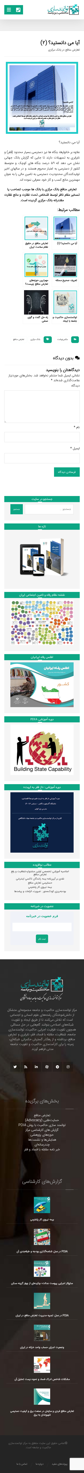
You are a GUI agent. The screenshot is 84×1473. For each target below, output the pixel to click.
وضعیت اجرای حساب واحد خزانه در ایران (42, 1347)
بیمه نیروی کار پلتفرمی (40, 887)
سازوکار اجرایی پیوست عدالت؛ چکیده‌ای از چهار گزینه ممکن (42, 1283)
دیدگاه (75, 385)
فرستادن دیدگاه (67, 472)
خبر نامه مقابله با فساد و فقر (42, 1149)
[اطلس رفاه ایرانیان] (42, 684)
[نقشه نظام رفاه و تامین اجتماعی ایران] (42, 622)
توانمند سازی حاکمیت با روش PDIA (42, 1125)
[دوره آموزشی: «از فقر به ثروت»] (42, 822)
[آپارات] (47, 1067)
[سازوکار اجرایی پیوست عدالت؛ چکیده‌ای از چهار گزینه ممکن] (42, 1269)
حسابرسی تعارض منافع (40, 883)
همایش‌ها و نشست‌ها (42, 1140)
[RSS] (26, 1067)
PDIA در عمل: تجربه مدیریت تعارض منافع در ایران (42, 1315)
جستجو (16, 509)
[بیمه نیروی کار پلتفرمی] (42, 1205)
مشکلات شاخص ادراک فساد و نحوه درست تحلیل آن (42, 1379)
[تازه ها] (42, 557)
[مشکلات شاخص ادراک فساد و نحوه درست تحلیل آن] (42, 1365)
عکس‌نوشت (62, 339)
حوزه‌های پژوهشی (42, 1135)
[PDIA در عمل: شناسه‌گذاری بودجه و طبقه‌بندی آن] (42, 1237)
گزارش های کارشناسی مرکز (42, 1130)
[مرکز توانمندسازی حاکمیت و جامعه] (63, 9)
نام (77, 427)
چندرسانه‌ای (42, 1144)
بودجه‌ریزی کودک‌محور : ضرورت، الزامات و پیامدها (40, 891)
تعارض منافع (18, 339)
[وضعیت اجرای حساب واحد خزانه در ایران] (42, 1333)
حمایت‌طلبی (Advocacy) (42, 1120)
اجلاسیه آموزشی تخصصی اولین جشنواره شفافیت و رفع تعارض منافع (40, 873)
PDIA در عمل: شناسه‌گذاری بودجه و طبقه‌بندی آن (42, 1251)
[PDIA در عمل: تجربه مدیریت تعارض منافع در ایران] (42, 1301)
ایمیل (75, 448)
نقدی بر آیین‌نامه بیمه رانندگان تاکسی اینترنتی (40, 879)
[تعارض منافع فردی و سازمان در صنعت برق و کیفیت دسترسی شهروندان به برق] (42, 1396)
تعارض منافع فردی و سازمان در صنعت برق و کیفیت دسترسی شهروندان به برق (42, 1413)
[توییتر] (15, 1067)
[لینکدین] (36, 1067)
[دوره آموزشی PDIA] (42, 749)
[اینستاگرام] (68, 1067)
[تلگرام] (57, 1067)
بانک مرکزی (35, 339)
